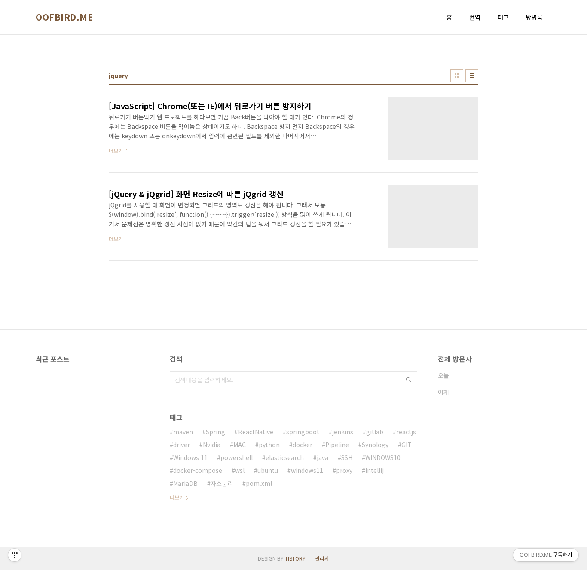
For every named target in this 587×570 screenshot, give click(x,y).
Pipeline (337, 444)
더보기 (177, 497)
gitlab (374, 431)
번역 (474, 17)
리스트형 (471, 75)
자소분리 (222, 483)
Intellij (374, 470)
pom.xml (259, 483)
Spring (215, 431)
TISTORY (295, 558)
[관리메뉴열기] (14, 555)
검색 (409, 380)
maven (183, 431)
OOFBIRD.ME (64, 17)
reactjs (406, 431)
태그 (503, 17)
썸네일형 (456, 75)
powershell (236, 457)
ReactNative (255, 431)
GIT (406, 444)
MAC (239, 444)
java (322, 457)
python (269, 444)
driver (181, 444)
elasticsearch (285, 457)
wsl (240, 470)
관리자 (322, 558)
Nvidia (211, 444)
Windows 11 (190, 457)
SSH (346, 457)
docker (302, 444)
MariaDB (185, 483)
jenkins (342, 431)
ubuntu (267, 470)
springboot (302, 431)
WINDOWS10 (383, 457)
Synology (375, 444)
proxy (344, 470)
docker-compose (197, 470)
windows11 (307, 470)
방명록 (534, 17)
